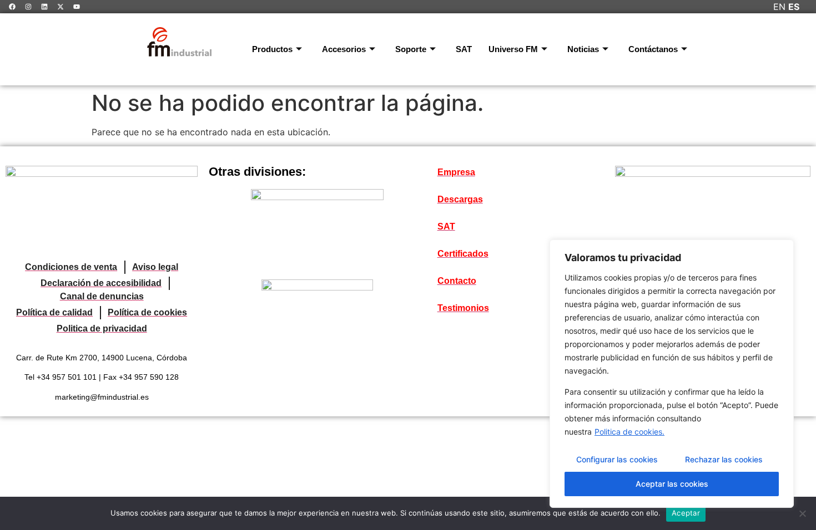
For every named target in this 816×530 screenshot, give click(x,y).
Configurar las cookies (617, 459)
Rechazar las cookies (724, 459)
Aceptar (686, 512)
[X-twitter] (60, 6)
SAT (464, 49)
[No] (802, 513)
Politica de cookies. (629, 431)
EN (779, 6)
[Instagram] (28, 6)
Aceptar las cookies (672, 483)
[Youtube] (76, 6)
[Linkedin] (44, 6)
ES (793, 6)
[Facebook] (12, 6)
